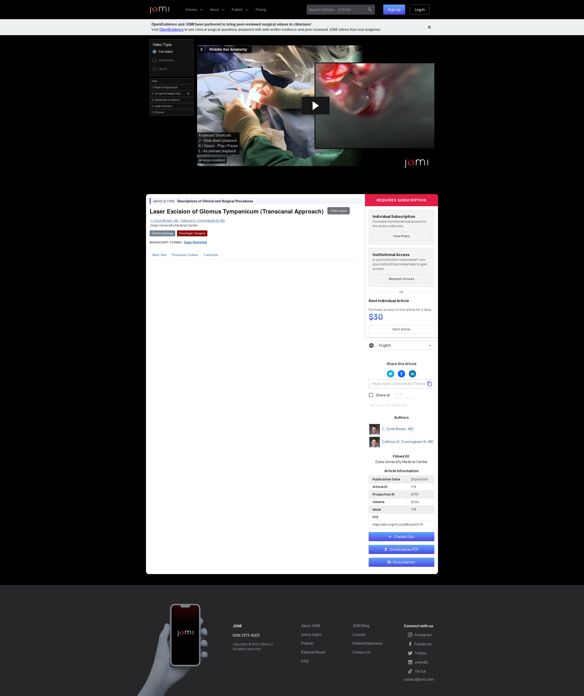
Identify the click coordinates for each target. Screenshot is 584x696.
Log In (420, 9)
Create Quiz (404, 536)
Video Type (162, 44)
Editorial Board (313, 652)
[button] (315, 106)
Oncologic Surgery (192, 233)
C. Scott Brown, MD (398, 429)
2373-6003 (250, 635)
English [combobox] (385, 345)
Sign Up (394, 9)
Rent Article (401, 329)
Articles (191, 9)
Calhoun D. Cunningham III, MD (407, 442)
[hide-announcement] (429, 27)
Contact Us (361, 652)
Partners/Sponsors (367, 643)
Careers (358, 635)
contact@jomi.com (419, 679)
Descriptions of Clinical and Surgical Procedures (215, 201)
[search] (370, 9)
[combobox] (336, 9)
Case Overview (195, 242)
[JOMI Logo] (159, 9)
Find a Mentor (404, 562)
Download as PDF (404, 549)
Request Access (401, 279)
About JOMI (310, 626)
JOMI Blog (360, 626)
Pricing (261, 9)
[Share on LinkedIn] (412, 373)
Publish (237, 9)
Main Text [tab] (159, 255)
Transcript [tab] (210, 255)
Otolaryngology (162, 233)
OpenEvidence (171, 30)
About (214, 9)
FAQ (304, 661)
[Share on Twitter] (390, 373)
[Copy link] (429, 384)
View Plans (401, 236)
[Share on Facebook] (401, 373)
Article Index (311, 635)
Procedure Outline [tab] (185, 255)
